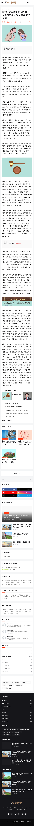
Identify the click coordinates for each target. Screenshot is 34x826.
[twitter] (11, 814)
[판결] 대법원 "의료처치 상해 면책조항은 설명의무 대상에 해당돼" (9, 442)
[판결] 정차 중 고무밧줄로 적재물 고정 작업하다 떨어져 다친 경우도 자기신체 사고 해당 (9, 462)
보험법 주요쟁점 (17, 668)
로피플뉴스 (17, 662)
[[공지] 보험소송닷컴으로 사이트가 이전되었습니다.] (6, 745)
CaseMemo (7, 9)
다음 (3, 479)
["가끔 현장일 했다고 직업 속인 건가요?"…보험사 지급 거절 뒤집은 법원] (7, 544)
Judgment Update (17, 656)
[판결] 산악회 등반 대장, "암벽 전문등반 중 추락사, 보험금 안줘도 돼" (22, 534)
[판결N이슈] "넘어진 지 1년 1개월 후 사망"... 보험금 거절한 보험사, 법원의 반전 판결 (21, 761)
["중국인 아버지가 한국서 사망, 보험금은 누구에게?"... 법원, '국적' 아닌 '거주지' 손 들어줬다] (7, 527)
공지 (17, 659)
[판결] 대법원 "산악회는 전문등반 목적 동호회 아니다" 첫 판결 (22, 773)
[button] (2, 2)
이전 (31, 479)
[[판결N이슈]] (6, 762)
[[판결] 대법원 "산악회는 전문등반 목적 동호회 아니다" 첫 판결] (6, 775)
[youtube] (15, 814)
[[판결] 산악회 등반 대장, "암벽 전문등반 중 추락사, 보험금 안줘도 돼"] (7, 535)
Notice (8, 821)
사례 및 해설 (17, 671)
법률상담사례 (17, 665)
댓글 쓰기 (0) (17, 473)
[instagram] (18, 814)
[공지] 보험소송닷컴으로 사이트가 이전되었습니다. (22, 743)
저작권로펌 (29, 821)
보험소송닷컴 (15, 821)
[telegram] (25, 814)
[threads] (22, 814)
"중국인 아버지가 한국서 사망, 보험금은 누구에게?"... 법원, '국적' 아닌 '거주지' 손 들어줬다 (22, 526)
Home (4, 821)
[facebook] (8, 814)
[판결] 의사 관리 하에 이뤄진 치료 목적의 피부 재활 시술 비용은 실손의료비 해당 (25, 442)
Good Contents (17, 653)
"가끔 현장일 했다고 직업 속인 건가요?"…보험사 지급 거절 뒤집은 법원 (21, 542)
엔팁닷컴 (22, 821)
